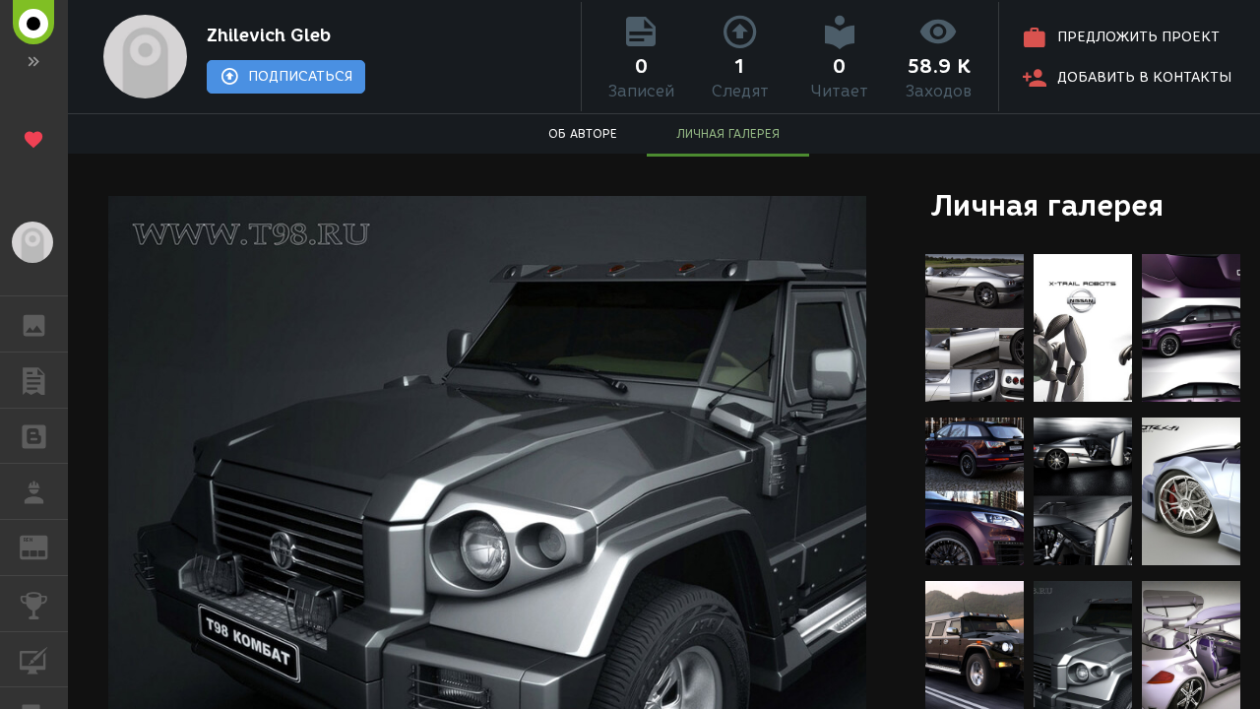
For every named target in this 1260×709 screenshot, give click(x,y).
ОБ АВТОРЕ (582, 133)
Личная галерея (1047, 205)
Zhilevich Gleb (269, 35)
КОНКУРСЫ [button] (34, 603)
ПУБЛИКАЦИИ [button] (34, 380)
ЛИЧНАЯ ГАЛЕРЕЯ (728, 133)
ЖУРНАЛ (46, 546)
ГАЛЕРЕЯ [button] (34, 324)
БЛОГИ (34, 436)
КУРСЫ (34, 659)
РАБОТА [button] (34, 491)
